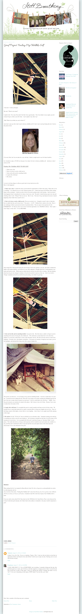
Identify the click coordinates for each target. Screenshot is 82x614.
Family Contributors (21, 38)
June (60, 136)
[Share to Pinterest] (10, 541)
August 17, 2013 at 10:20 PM (20, 565)
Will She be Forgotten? (71, 88)
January (60, 145)
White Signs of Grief (54, 38)
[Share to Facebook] (9, 541)
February (61, 129)
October (61, 152)
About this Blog (11, 38)
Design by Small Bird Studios (36, 611)
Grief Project (30, 38)
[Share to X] (7, 541)
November (61, 149)
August (60, 131)
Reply (9, 560)
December (61, 147)
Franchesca (10, 565)
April (60, 165)
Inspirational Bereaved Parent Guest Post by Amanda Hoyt (71, 105)
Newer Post (6, 601)
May (60, 125)
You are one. (68, 96)
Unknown (10, 553)
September (61, 154)
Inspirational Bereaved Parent (41, 38)
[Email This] (4, 541)
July (60, 134)
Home (5, 38)
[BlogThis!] (6, 541)
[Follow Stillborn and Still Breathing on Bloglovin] (66, 174)
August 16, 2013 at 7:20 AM (19, 553)
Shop (62, 38)
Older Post (54, 601)
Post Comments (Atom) (15, 604)
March (60, 127)
